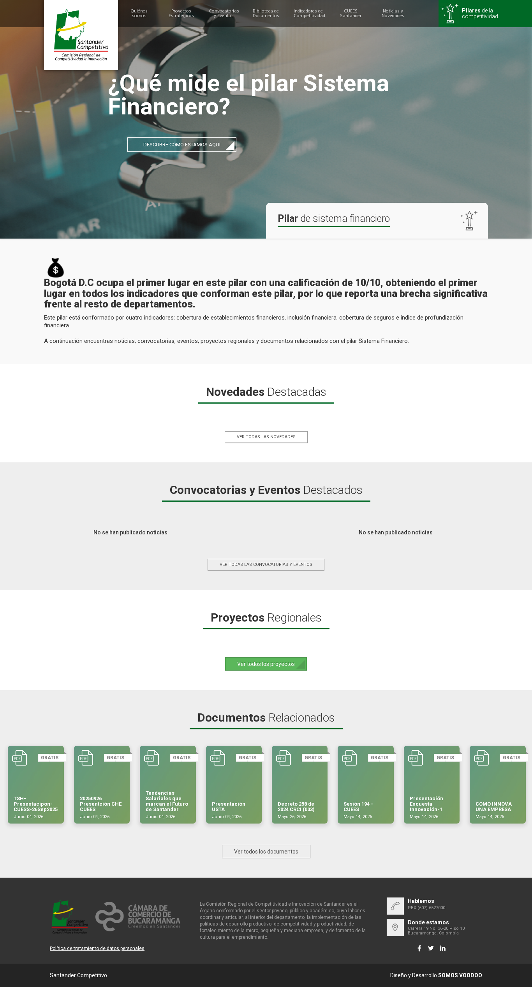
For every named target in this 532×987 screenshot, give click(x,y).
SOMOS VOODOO (460, 975)
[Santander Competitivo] (81, 35)
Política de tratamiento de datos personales (97, 948)
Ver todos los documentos (266, 851)
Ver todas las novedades (266, 436)
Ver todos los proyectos (266, 664)
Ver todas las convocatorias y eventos (266, 564)
